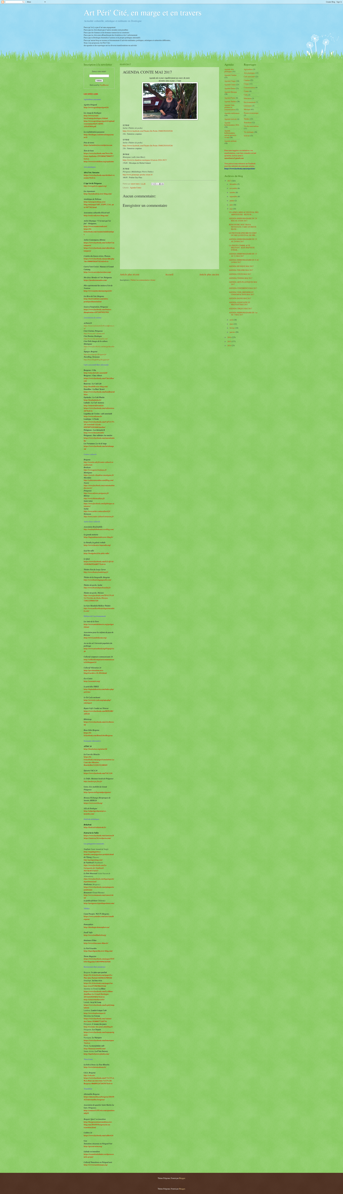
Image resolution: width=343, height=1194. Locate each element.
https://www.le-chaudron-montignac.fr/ (99, 475)
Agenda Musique (230, 92)
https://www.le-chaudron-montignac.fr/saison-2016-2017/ (145, 160)
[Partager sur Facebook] (160, 184)
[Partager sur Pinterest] (162, 184)
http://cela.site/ (89, 1075)
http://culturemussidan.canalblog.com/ (99, 480)
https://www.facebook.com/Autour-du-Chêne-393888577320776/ (98, 1020)
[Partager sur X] (157, 184)
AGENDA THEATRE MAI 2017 (241, 270)
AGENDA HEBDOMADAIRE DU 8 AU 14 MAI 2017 (244, 261)
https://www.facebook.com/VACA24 (98, 773)
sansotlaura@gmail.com (234, 158)
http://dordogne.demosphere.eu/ (96, 927)
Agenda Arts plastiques (229, 70)
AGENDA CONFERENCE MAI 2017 (243, 288)
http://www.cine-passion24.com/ (96, 338)
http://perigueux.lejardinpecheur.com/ (99, 903)
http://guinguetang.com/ (93, 860)
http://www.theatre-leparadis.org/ (97, 545)
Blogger (182, 1178)
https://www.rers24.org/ (93, 803)
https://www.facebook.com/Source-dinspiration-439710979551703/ (98, 310)
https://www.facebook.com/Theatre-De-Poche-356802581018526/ (148, 131)
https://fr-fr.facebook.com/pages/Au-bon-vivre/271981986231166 (98, 984)
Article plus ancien (209, 274)
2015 (229, 341)
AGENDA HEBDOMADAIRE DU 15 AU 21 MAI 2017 (243, 254)
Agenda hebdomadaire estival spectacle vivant (230, 134)
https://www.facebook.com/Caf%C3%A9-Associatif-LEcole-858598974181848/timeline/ (99, 424)
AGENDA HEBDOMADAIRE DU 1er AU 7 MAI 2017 (243, 313)
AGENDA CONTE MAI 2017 (240, 274)
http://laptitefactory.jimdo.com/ (96, 1054)
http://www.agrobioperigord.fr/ (96, 107)
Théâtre (246, 119)
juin (231, 204)
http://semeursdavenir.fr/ (94, 405)
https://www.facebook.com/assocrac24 (99, 835)
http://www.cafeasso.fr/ (93, 416)
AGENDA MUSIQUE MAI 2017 (241, 266)
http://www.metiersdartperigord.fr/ (98, 291)
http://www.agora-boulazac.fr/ (95, 470)
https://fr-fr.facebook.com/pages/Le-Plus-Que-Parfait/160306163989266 (98, 976)
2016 (229, 337)
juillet (232, 200)
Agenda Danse (229, 88)
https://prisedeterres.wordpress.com (98, 145)
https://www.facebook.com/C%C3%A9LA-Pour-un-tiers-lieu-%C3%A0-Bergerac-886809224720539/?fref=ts (99, 1081)
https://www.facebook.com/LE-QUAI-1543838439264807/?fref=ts (99, 563)
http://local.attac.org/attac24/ (95, 749)
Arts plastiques (249, 73)
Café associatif (249, 76)
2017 (229, 180)
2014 (229, 345)
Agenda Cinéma (230, 75)
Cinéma (247, 80)
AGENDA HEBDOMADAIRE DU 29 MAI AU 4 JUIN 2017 (243, 219)
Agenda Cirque (230, 81)
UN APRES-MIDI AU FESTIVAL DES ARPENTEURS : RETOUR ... (243, 213)
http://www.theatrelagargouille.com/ (97, 580)
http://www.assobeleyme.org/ (95, 637)
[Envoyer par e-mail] (152, 184)
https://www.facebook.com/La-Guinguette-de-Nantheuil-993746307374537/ (95, 868)
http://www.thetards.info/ (94, 432)
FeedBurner (104, 85)
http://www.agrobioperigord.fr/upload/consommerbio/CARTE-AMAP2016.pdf (99, 124)
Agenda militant (230, 141)
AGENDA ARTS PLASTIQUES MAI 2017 (243, 283)
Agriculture (248, 69)
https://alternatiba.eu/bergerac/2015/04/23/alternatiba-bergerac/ (99, 1098)
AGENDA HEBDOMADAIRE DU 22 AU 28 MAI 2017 (243, 240)
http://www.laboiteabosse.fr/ (95, 1067)
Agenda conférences (231, 113)
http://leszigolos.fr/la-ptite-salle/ (96, 553)
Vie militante (249, 132)
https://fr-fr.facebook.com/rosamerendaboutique (99, 232)
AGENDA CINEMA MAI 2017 (240, 278)
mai (231, 208)
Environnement (249, 102)
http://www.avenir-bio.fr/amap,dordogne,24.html (96, 117)
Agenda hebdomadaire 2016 (231, 123)
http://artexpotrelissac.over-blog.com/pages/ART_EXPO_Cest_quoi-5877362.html (99, 204)
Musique (247, 109)
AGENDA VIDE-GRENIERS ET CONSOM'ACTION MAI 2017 (241, 293)
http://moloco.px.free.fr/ (93, 781)
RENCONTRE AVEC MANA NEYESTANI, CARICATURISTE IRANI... (242, 226)
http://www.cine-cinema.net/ (94, 333)
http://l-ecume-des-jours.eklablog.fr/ (98, 1026)
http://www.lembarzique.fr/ (95, 1013)
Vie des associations (251, 126)
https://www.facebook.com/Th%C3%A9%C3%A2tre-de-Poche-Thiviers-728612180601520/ (99, 598)
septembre (234, 196)
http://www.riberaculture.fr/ (94, 498)
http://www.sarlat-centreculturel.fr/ (97, 511)
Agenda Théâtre (230, 101)
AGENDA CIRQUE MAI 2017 (240, 308)
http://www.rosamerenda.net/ (95, 226)
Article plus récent (129, 274)
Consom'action (249, 87)
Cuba (246, 94)
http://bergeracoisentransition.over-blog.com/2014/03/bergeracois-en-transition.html (98, 1125)
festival (246, 135)
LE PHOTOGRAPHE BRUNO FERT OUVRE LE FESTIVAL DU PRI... (243, 234)
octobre (233, 192)
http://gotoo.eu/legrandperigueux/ (97, 792)
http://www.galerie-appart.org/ (95, 186)
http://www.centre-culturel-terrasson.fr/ (99, 516)
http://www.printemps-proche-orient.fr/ (138, 174)
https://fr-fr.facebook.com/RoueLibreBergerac (98, 734)
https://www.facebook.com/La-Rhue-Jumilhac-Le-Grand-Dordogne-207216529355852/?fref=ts (98, 994)
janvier (232, 332)
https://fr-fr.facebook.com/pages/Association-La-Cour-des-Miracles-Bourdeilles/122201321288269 (99, 761)
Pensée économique (251, 113)
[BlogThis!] (155, 184)
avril (232, 319)
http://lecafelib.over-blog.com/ (96, 386)
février (232, 328)
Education (247, 98)
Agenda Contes (135, 187)
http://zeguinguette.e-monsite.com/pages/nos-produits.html (99, 853)
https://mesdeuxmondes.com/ (95, 280)
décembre (233, 184)
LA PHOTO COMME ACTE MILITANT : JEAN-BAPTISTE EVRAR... (242, 247)
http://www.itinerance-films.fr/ (96, 943)
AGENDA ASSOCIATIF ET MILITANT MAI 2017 (239, 303)
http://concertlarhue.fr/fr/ (94, 999)
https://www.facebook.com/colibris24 (98, 1135)
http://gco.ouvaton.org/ (93, 1146)
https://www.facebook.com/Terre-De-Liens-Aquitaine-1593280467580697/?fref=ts (99, 156)
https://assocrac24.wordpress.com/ (97, 838)
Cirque (246, 83)
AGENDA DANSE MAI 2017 (240, 298)
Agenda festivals (230, 119)
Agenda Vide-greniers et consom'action (229, 107)
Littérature (248, 105)
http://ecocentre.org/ (92, 681)
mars (232, 324)
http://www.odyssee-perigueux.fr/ (96, 493)
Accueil (169, 274)
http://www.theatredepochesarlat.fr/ (97, 587)
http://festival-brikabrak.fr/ (95, 827)
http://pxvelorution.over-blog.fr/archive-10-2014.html (95, 671)
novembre (234, 188)
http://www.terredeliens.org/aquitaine (99, 161)
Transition (247, 122)
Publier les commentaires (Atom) (143, 280)
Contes (246, 91)
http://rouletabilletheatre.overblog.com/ (99, 529)
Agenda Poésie (229, 98)
